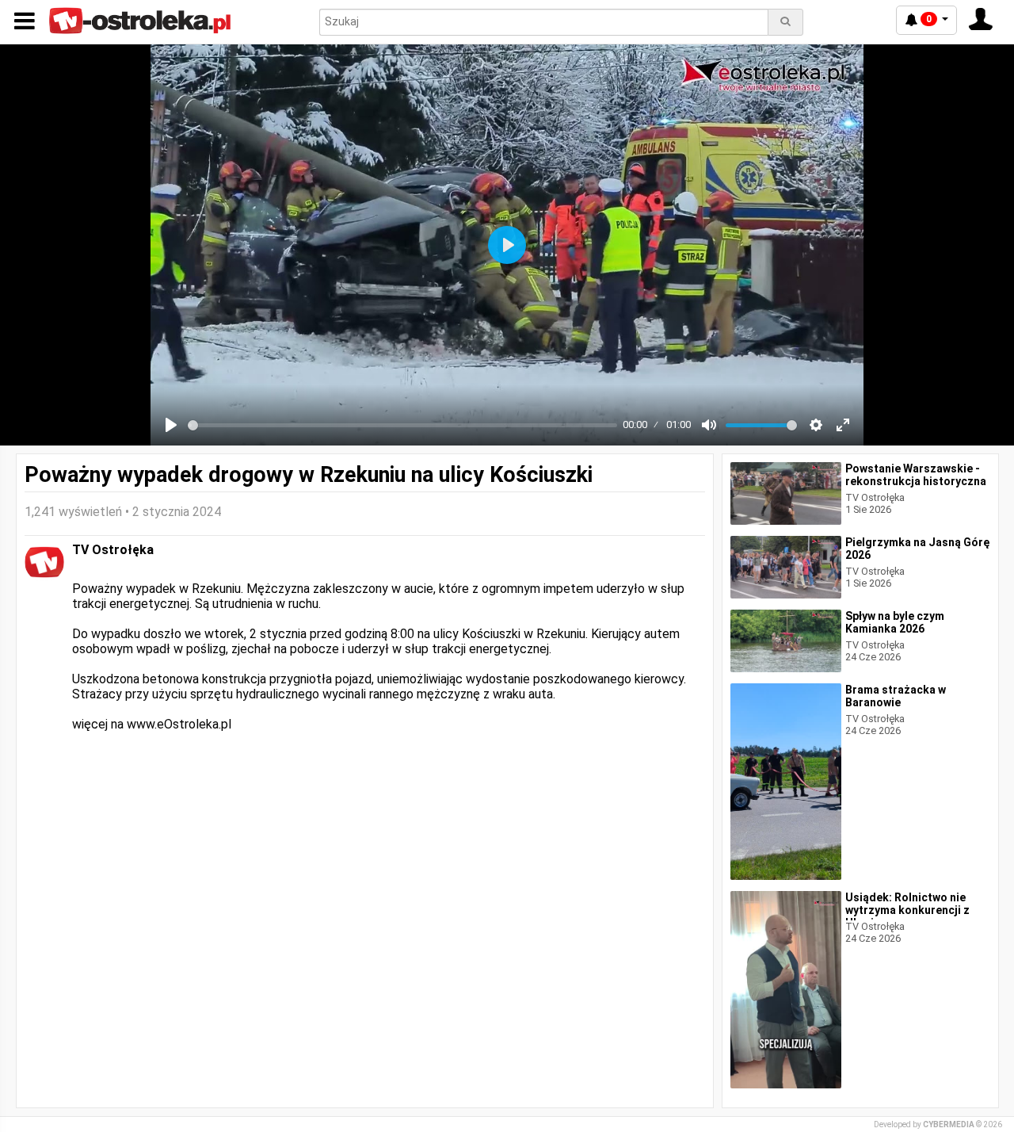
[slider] (402, 425)
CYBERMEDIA (948, 1124)
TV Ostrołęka (113, 549)
